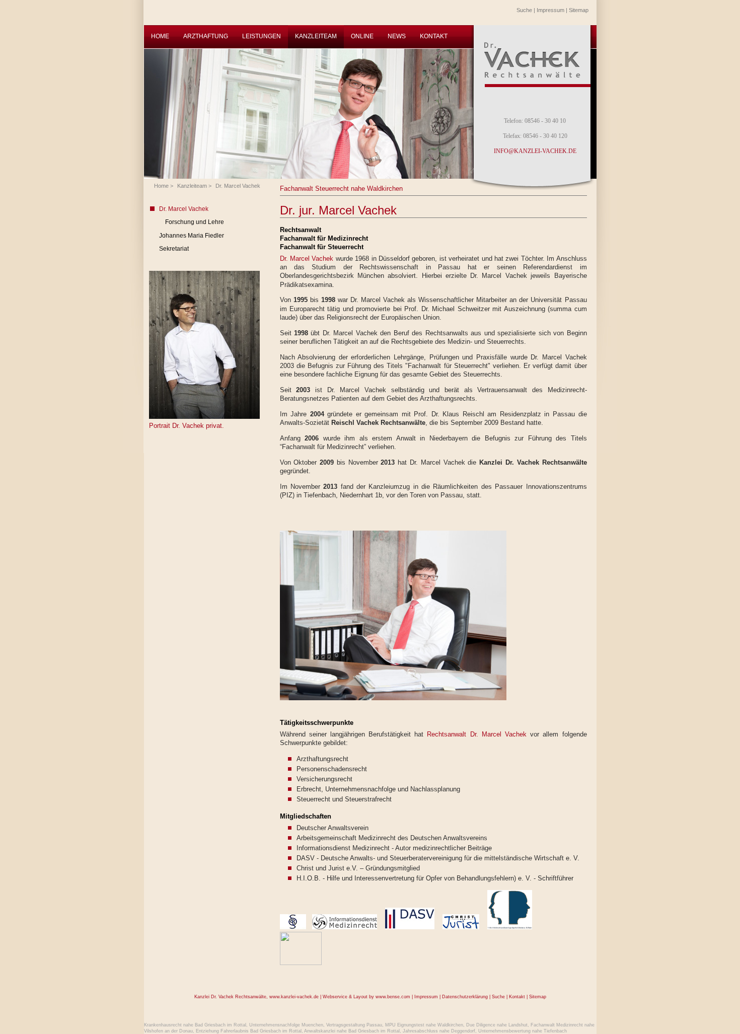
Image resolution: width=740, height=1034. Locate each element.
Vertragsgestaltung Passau (354, 1024)
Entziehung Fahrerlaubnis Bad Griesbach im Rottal (249, 1030)
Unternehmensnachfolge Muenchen (286, 1024)
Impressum (550, 10)
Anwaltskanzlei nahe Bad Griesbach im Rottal (352, 1030)
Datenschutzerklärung (465, 996)
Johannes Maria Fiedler (191, 235)
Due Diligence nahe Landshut (497, 1024)
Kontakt (517, 996)
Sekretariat (174, 248)
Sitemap (578, 10)
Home (161, 186)
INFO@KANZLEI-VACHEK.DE (535, 151)
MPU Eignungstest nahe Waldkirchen (424, 1024)
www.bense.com (393, 996)
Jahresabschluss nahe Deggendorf (439, 1030)
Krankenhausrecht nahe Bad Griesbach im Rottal (195, 1024)
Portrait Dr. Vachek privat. (186, 425)
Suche (524, 10)
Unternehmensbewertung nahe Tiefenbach (522, 1030)
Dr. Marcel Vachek (237, 186)
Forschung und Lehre (194, 222)
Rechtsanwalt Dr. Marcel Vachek (477, 734)
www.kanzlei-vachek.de (294, 996)
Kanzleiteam (192, 186)
